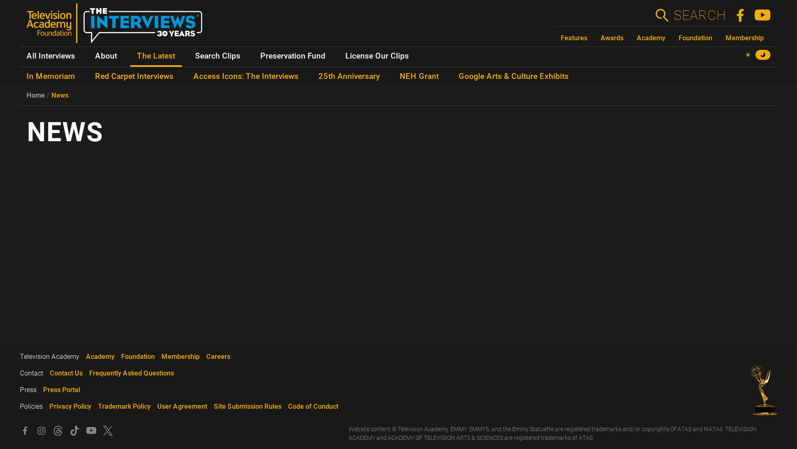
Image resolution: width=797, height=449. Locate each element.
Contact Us (66, 373)
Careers (218, 357)
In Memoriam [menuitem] (51, 76)
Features (574, 38)
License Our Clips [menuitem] (377, 56)
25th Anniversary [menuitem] (349, 76)
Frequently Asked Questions (131, 373)
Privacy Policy (70, 406)
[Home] (118, 27)
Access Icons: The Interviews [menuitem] (245, 76)
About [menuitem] (106, 56)
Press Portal (61, 390)
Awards (612, 38)
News (59, 95)
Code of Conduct (313, 406)
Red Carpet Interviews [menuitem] (134, 76)
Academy (651, 38)
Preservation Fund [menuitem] (292, 56)
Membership (745, 38)
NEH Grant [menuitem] (419, 76)
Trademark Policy (124, 406)
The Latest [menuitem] (156, 56)
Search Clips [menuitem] (217, 56)
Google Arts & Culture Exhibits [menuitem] (514, 76)
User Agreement (182, 406)
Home (36, 95)
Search (699, 15)
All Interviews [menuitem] (51, 56)
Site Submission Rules (247, 406)
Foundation (695, 38)
